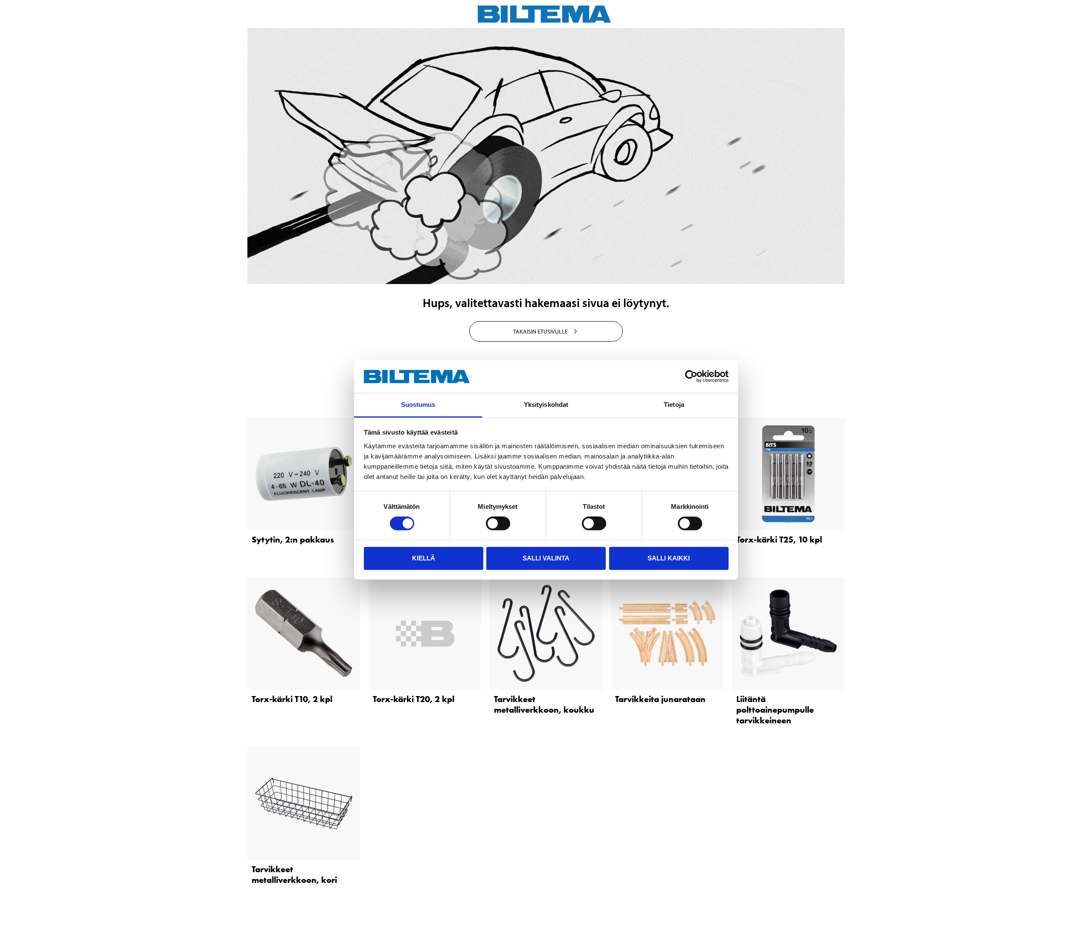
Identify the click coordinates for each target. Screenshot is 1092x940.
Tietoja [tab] (674, 404)
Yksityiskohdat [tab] (546, 404)
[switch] (498, 523)
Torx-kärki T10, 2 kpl (292, 699)
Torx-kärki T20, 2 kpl (413, 699)
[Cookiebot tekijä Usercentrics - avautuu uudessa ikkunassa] (691, 376)
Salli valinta (546, 558)
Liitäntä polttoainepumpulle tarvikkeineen (775, 709)
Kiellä (423, 558)
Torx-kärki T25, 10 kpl (779, 539)
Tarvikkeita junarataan (660, 699)
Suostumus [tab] (418, 404)
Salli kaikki (669, 558)
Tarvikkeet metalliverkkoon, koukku (544, 704)
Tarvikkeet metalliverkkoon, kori (294, 874)
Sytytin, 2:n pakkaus (293, 539)
